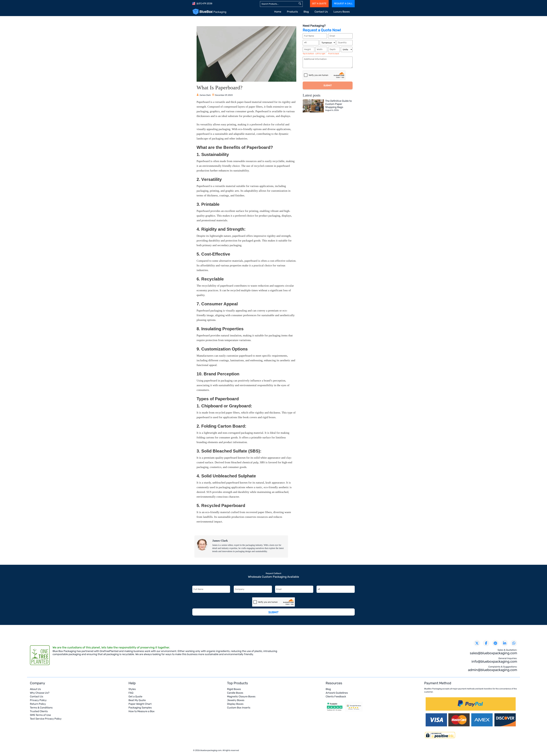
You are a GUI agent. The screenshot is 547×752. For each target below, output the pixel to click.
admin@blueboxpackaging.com (492, 669)
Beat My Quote (137, 700)
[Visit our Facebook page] (486, 643)
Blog (306, 11)
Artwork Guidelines (337, 692)
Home (277, 11)
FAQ (130, 692)
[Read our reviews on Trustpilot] (334, 711)
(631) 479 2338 (204, 3)
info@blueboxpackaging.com (494, 661)
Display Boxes (235, 703)
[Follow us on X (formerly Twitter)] (477, 643)
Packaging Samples (140, 707)
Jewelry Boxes (235, 700)
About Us (35, 689)
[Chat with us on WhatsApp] (514, 643)
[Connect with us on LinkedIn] (504, 643)
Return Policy (38, 703)
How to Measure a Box (141, 711)
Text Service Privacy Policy (46, 718)
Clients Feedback (336, 696)
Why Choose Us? (39, 692)
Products (292, 11)
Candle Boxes (235, 692)
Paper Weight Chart (140, 703)
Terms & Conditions (41, 707)
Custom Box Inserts (238, 707)
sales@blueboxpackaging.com (493, 653)
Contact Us (321, 11)
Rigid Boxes (234, 689)
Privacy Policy (38, 700)
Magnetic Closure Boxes (241, 696)
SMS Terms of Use (40, 715)
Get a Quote (135, 696)
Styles (132, 689)
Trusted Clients (39, 711)
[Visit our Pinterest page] (495, 643)
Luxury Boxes (341, 11)
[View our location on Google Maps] (354, 711)
